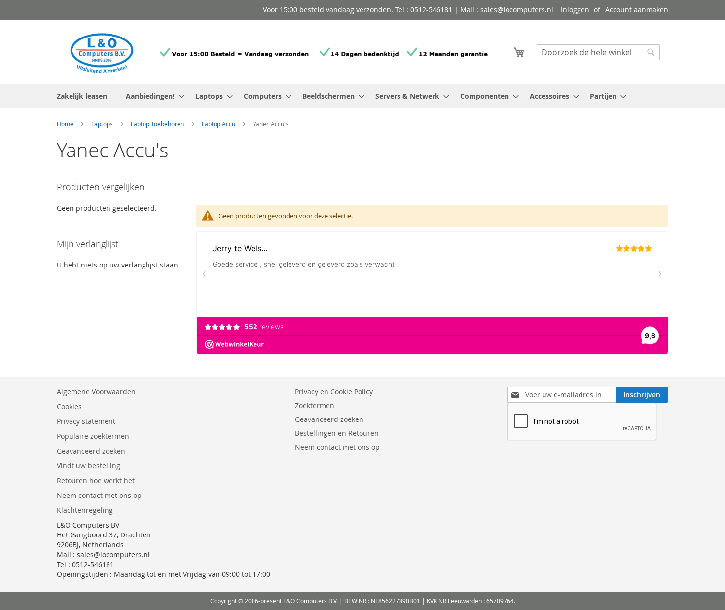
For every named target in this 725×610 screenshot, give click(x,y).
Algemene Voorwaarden (97, 391)
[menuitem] (152, 96)
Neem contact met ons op (99, 495)
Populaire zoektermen (93, 436)
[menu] (362, 96)
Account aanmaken (636, 9)
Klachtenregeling (85, 510)
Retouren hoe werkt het (96, 480)
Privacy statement (86, 421)
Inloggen (575, 9)
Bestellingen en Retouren (337, 433)
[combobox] (598, 52)
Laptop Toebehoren (158, 124)
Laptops (102, 124)
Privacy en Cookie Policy (334, 391)
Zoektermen (314, 405)
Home (66, 124)
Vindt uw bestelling (88, 465)
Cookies (69, 406)
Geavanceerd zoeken (91, 451)
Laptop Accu (219, 124)
